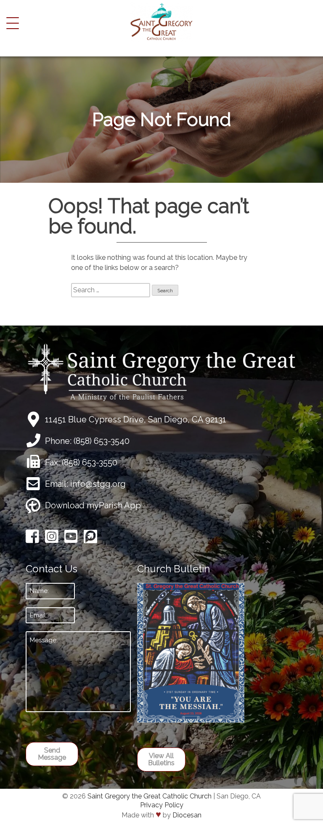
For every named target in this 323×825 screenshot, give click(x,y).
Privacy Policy (161, 805)
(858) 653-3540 (102, 441)
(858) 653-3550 (89, 462)
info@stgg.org (98, 484)
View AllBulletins (161, 759)
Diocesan (186, 815)
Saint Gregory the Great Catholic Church (149, 796)
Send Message (52, 754)
